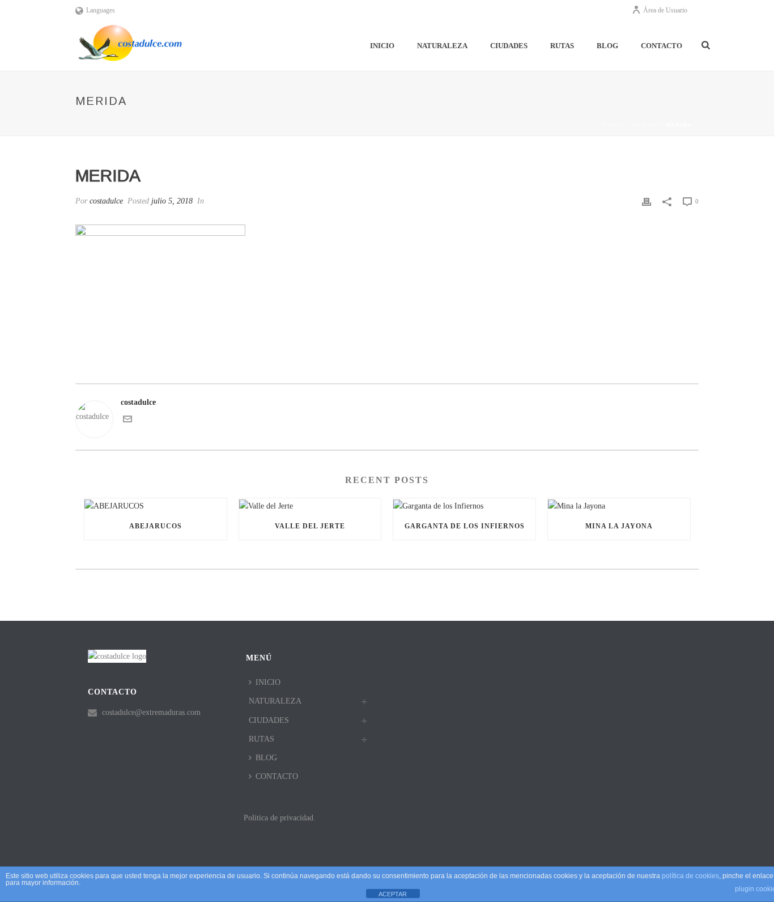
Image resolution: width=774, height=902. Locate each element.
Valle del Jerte (310, 526)
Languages (100, 10)
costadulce (106, 201)
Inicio (614, 125)
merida (645, 125)
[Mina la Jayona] (619, 505)
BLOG (607, 45)
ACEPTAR (393, 894)
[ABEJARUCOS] (155, 505)
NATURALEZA (442, 45)
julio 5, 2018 (172, 201)
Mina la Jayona (619, 526)
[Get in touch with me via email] (127, 421)
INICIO (382, 45)
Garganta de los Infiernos (465, 526)
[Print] (646, 200)
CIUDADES (509, 45)
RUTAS (562, 45)
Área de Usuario (665, 10)
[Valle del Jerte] (310, 505)
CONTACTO (661, 45)
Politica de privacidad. (280, 818)
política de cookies (690, 876)
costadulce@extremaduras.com (151, 712)
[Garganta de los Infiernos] (464, 505)
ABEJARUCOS (155, 526)
